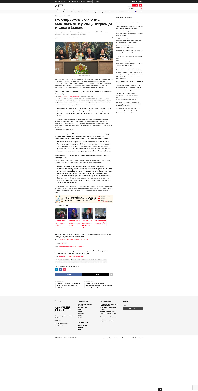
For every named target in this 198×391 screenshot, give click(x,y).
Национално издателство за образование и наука (70, 9)
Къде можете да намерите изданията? (85, 305)
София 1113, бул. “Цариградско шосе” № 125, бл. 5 (73, 239)
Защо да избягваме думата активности (126, 38)
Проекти (104, 12)
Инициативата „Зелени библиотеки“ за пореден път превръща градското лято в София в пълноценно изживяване (129, 52)
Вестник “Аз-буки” (83, 325)
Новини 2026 (67, 15)
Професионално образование (108, 317)
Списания (87, 12)
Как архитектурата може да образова (125, 112)
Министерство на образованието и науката (82, 1)
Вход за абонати (82, 307)
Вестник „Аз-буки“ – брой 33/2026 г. (125, 47)
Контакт (129, 12)
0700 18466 (64, 243)
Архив (79, 329)
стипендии (87, 262)
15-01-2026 (69, 38)
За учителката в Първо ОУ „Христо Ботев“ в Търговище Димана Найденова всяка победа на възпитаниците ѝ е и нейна (128, 104)
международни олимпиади (94, 259)
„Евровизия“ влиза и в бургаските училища (127, 45)
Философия (103, 323)
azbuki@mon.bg (79, 246)
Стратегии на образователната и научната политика (109, 305)
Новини (61, 15)
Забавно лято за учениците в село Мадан (127, 31)
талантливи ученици (97, 262)
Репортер (81, 262)
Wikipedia (97, 1)
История (102, 319)
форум (105, 262)
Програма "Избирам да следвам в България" (66, 262)
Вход (134, 1)
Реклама (112, 12)
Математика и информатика (107, 311)
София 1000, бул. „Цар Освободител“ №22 (71, 256)
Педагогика (103, 309)
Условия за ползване (127, 337)
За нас (65, 12)
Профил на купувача (138, 337)
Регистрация (140, 1)
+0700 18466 (58, 320)
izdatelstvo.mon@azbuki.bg (66, 246)
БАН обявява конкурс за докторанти (125, 60)
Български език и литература (108, 307)
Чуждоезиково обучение (107, 321)
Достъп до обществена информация (111, 337)
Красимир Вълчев (75, 259)
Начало (58, 12)
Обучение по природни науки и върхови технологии (108, 314)
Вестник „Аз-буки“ (76, 12)
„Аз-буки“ (62, 38)
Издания (96, 12)
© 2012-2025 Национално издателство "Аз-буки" (65, 337)
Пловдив (104, 259)
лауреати (84, 259)
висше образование (65, 259)
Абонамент (121, 12)
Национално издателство (62, 1)
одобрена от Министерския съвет (69, 96)
